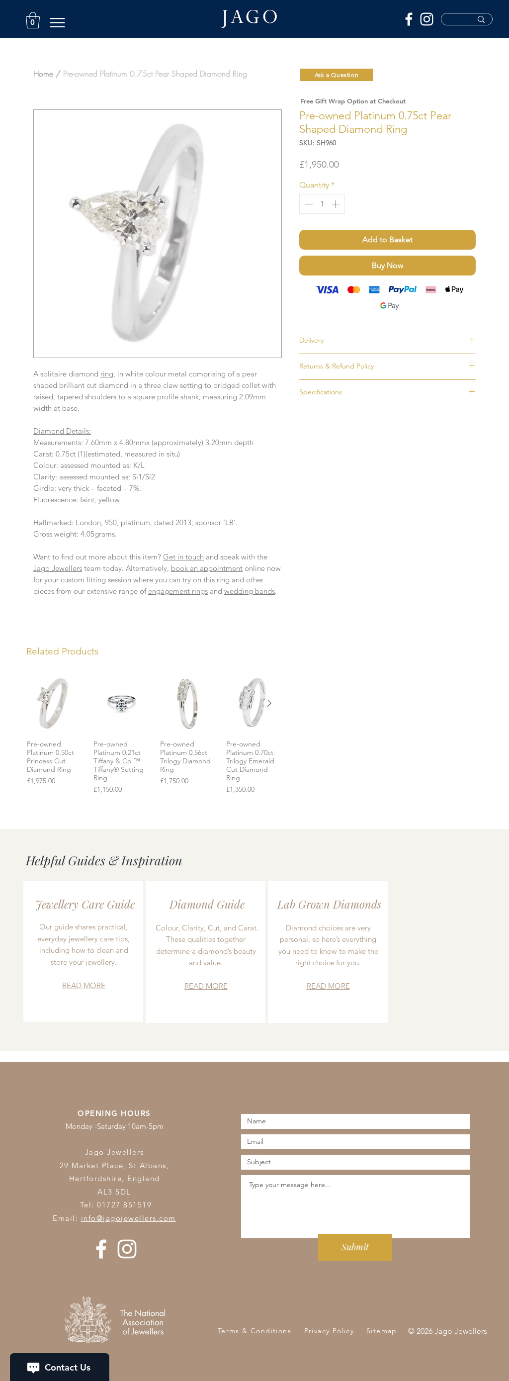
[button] (33, 20)
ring (106, 373)
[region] (83, 951)
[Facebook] (409, 19)
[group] (154, 735)
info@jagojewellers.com (128, 1218)
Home (43, 73)
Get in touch (183, 556)
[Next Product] (269, 703)
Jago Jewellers (57, 568)
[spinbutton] (322, 203)
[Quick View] (55, 703)
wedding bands (249, 591)
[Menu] (57, 22)
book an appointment (207, 568)
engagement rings (178, 591)
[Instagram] (426, 19)
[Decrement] (308, 203)
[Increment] (336, 203)
